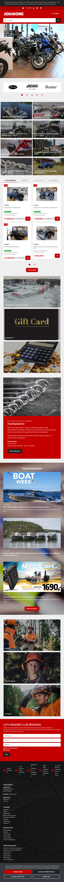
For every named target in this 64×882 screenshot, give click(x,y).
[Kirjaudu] (23, 8)
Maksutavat (6, 854)
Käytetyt (5, 819)
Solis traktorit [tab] (39, 180)
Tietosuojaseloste (8, 859)
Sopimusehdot (7, 856)
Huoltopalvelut (12, 435)
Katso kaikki (32, 270)
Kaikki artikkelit (32, 609)
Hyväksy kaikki (17, 872)
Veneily (5, 812)
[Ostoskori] (41, 8)
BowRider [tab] (25, 180)
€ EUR (29, 8)
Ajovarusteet (6, 813)
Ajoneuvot (6, 810)
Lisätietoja (46, 877)
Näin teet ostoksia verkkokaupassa (12, 848)
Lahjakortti (6, 823)
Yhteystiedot (7, 836)
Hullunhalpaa (6, 821)
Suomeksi (7, 750)
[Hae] (58, 20)
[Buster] (51, 87)
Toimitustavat (7, 852)
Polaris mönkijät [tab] (10, 180)
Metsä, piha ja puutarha (9, 815)
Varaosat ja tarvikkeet (9, 817)
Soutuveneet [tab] (53, 180)
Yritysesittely (7, 834)
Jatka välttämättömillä (46, 872)
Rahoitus (5, 832)
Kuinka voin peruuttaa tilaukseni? (12, 850)
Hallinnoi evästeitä (17, 877)
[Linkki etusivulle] (13, 14)
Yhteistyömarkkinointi (9, 840)
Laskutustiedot (7, 838)
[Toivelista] (37, 8)
